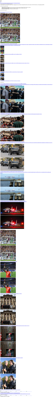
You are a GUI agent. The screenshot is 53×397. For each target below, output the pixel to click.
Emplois (8, 393)
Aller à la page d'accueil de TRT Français (6, 12)
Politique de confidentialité (20, 393)
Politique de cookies (27, 393)
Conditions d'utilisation (13, 393)
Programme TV (2, 393)
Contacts (6, 393)
